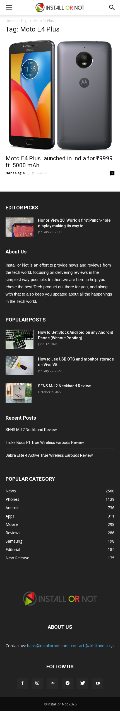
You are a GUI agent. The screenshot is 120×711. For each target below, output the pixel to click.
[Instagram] (37, 683)
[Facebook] (22, 683)
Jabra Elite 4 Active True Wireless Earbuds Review (49, 455)
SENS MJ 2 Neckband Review (64, 386)
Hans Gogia (15, 173)
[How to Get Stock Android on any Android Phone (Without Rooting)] (19, 339)
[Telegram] (67, 683)
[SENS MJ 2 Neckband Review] (19, 393)
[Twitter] (82, 683)
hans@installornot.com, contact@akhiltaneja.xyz (70, 645)
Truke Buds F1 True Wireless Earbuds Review (45, 442)
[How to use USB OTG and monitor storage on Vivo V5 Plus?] (19, 365)
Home (10, 20)
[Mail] (52, 683)
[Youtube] (97, 683)
